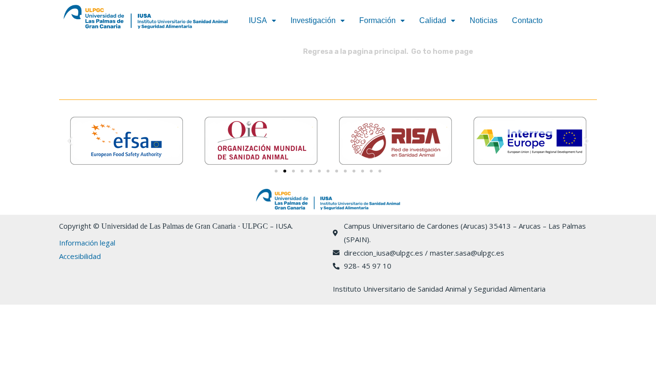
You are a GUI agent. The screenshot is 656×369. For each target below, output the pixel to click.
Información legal (87, 242)
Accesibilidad (80, 256)
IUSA (258, 20)
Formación (377, 20)
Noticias (484, 20)
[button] (262, 21)
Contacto (527, 20)
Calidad (432, 20)
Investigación (313, 20)
